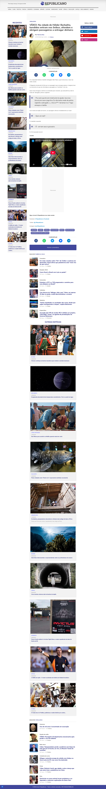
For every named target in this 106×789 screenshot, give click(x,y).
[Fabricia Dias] (32, 36)
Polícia (24, 9)
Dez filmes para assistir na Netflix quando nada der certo (16, 89)
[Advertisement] (53, 190)
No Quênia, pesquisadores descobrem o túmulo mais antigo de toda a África (15, 136)
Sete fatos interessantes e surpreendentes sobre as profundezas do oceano (15, 158)
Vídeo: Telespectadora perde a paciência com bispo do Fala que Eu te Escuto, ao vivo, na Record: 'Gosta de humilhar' (57, 748)
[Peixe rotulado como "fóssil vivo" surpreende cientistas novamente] (17, 99)
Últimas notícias (53, 322)
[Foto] (34, 262)
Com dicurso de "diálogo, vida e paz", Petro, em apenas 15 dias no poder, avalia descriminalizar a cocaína (58, 293)
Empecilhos (43, 310)
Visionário (42, 258)
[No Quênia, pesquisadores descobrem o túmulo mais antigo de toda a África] (17, 123)
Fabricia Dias (40, 35)
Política (19, 9)
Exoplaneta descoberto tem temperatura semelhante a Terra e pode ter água (15, 66)
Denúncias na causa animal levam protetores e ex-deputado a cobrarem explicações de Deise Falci (56, 779)
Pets (41, 776)
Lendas (10, 175)
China (41, 766)
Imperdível (11, 199)
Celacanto (11, 106)
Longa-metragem (12, 84)
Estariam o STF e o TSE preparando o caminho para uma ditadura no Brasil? (56, 283)
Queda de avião (44, 734)
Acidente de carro (45, 756)
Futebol (10, 243)
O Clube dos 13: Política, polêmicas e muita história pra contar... (16, 248)
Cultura (48, 9)
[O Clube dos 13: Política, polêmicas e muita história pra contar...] (17, 237)
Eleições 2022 (44, 270)
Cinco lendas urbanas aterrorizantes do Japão (14, 180)
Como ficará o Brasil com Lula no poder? (53, 272)
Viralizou (33, 21)
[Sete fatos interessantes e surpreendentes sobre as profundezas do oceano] (17, 146)
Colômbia (42, 290)
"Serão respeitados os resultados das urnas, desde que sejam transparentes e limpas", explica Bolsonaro (57, 303)
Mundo (92, 9)
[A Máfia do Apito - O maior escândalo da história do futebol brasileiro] (17, 215)
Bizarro (10, 153)
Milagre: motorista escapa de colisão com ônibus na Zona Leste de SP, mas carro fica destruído (56, 759)
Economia (36, 9)
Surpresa (42, 724)
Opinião (42, 9)
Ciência (65, 9)
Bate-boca (43, 744)
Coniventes (43, 280)
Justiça (77, 9)
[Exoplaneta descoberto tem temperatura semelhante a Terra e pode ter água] (17, 54)
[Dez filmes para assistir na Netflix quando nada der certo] (17, 77)
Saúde (60, 9)
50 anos (10, 38)
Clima (14, 9)
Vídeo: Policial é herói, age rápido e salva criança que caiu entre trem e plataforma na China (57, 769)
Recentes (17, 23)
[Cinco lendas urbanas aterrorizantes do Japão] (17, 169)
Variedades (54, 9)
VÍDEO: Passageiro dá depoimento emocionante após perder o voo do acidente (57, 737)
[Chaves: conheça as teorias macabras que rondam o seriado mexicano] (17, 31)
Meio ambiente (85, 9)
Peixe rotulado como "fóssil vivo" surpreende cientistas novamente (15, 112)
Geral (9, 9)
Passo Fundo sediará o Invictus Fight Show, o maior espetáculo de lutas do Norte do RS (16, 205)
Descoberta (11, 61)
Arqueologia (11, 131)
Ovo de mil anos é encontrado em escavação (54, 726)
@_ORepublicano (38, 222)
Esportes (30, 9)
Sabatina (42, 300)
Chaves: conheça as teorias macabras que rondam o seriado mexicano (15, 44)
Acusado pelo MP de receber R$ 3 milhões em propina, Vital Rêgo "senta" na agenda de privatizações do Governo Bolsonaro (57, 314)
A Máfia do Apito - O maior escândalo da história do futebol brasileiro (15, 227)
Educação (71, 9)
